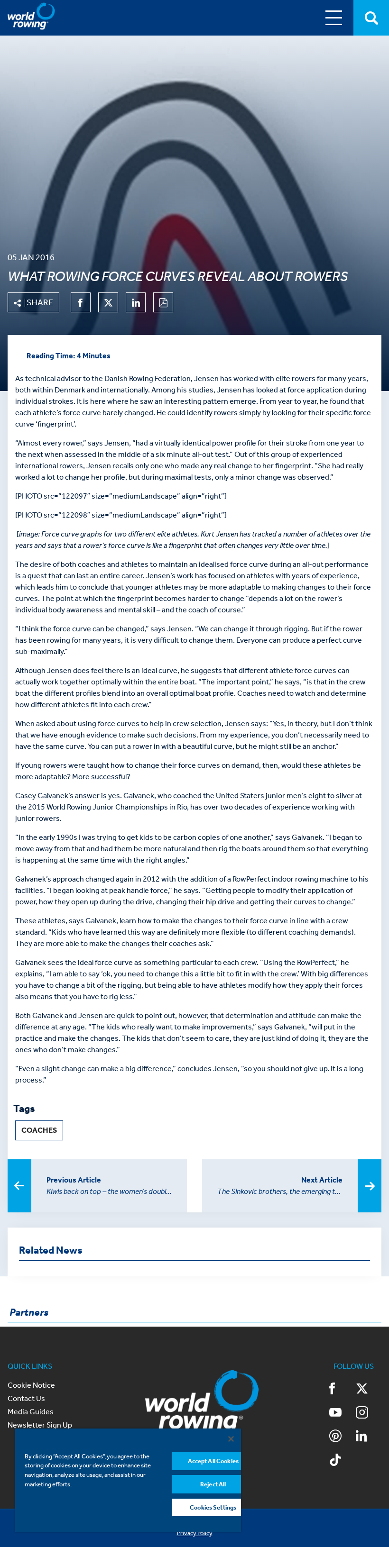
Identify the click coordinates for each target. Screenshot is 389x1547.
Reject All (213, 1484)
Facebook (342, 1390)
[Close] (231, 1439)
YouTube (342, 1413)
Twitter (368, 1390)
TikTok (342, 1461)
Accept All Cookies (213, 1461)
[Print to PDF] (163, 302)
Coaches (39, 1130)
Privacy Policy (195, 1533)
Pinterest (342, 1437)
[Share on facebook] (81, 302)
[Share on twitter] (108, 302)
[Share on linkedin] (136, 302)
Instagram (368, 1413)
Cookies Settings (213, 1507)
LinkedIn (368, 1437)
